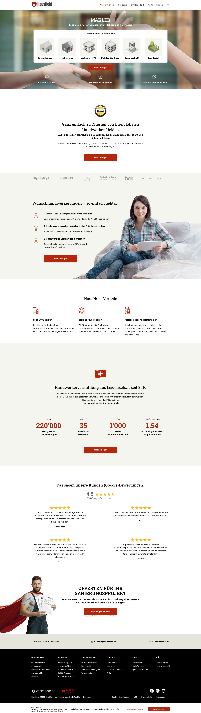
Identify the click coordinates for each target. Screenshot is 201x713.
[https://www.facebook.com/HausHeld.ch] (152, 691)
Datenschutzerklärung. (55, 711)
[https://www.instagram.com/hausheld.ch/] (158, 691)
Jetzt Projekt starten (100, 611)
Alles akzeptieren (159, 709)
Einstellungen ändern (135, 709)
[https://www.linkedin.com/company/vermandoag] (163, 691)
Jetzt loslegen (100, 67)
